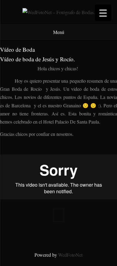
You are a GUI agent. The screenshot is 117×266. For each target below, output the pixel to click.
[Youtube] (92, 234)
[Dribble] (82, 234)
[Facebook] (25, 234)
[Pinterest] (44, 234)
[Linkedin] (73, 234)
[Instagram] (63, 234)
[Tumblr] (54, 234)
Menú (58, 32)
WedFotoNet (70, 255)
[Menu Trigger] (103, 13)
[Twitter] (34, 234)
